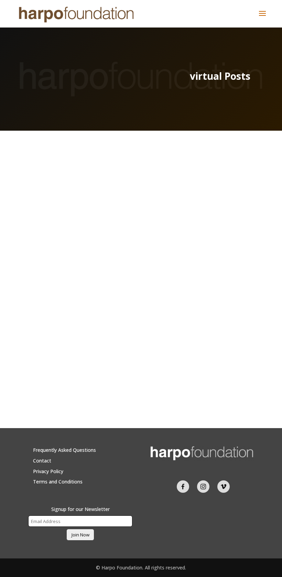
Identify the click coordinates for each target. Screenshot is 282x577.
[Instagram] (203, 486)
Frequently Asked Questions (64, 450)
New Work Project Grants (141, 335)
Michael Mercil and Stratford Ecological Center (141, 323)
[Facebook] (183, 486)
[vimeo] (223, 486)
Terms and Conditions (58, 481)
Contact (42, 460)
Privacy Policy (48, 471)
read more (46, 375)
